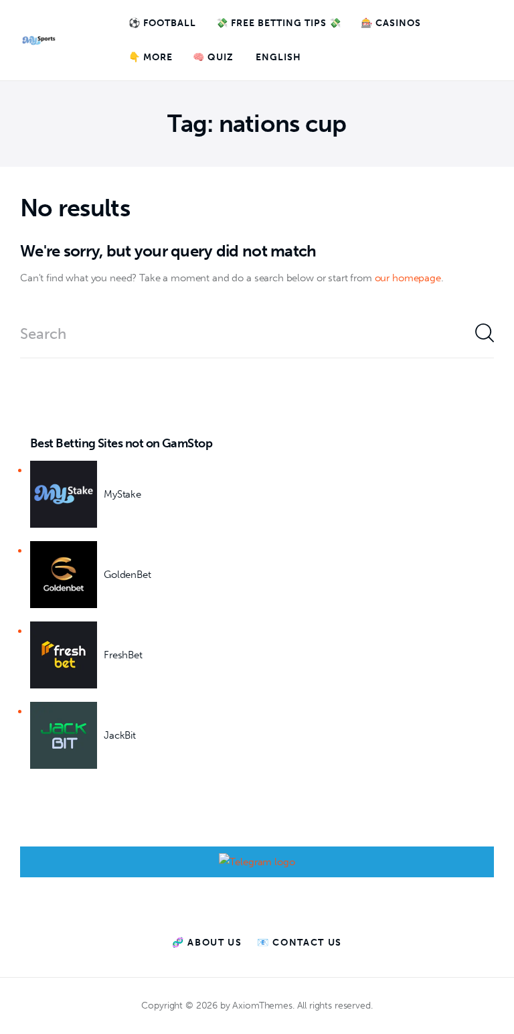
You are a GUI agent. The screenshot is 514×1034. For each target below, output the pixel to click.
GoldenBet (127, 575)
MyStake (122, 494)
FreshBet (123, 655)
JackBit (120, 735)
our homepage (408, 278)
